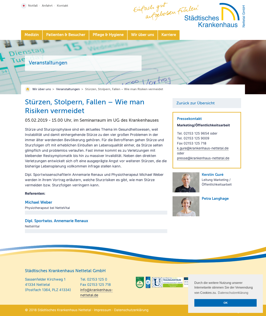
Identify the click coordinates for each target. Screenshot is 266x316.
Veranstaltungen (68, 89)
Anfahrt (47, 5)
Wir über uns (142, 35)
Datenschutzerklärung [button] (233, 292)
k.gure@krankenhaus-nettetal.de (203, 148)
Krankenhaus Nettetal (214, 15)
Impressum (102, 310)
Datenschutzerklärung (131, 310)
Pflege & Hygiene (108, 35)
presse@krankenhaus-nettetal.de (203, 158)
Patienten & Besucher (65, 35)
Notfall (33, 5)
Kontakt (62, 5)
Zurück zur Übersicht (195, 103)
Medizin (32, 35)
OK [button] (226, 302)
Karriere (168, 35)
